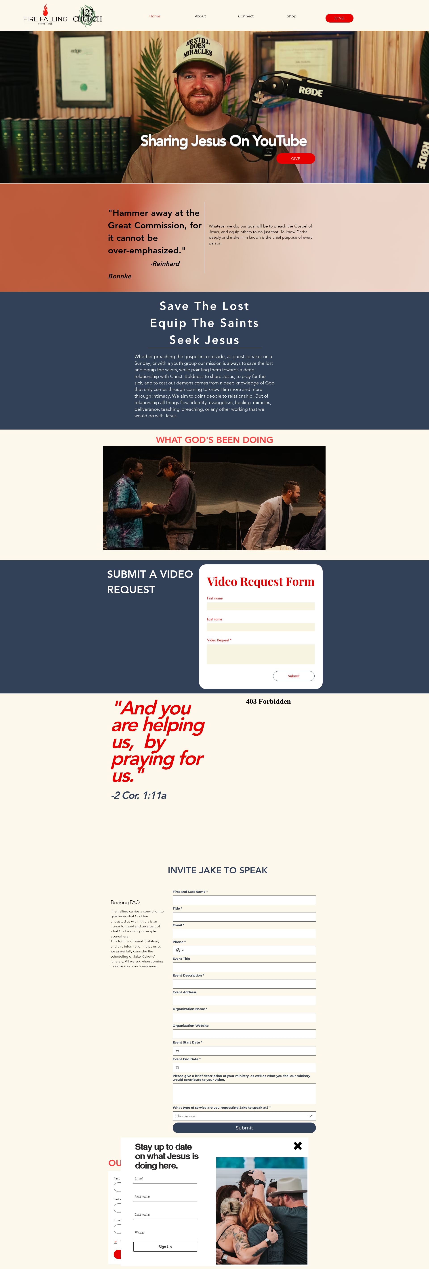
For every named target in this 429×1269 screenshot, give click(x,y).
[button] (298, 1146)
